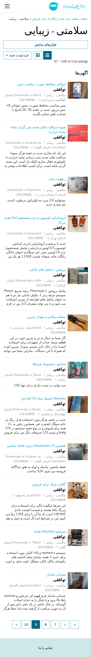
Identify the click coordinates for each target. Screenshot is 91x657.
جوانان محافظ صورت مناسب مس (41, 84)
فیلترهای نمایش (45, 44)
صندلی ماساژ (56, 574)
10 (26, 625)
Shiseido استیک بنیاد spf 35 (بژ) (43, 398)
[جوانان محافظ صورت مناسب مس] (78, 90)
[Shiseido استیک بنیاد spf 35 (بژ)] (78, 404)
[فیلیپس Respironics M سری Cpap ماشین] (78, 451)
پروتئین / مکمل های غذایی (48, 269)
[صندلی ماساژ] (78, 580)
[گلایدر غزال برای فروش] (78, 490)
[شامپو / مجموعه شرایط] (78, 370)
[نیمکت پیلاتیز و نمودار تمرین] (78, 322)
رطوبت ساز (57, 179)
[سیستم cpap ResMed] (78, 537)
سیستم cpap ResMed (50, 531)
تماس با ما (45, 648)
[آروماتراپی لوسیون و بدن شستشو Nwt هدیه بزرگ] (78, 223)
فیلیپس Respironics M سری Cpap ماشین (36, 445)
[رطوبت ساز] (78, 185)
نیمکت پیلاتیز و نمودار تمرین (46, 316)
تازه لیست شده (19, 55)
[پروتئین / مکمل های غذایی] (78, 275)
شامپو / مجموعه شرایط (49, 364)
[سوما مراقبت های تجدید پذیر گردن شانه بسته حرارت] (78, 133)
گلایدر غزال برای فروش (49, 484)
